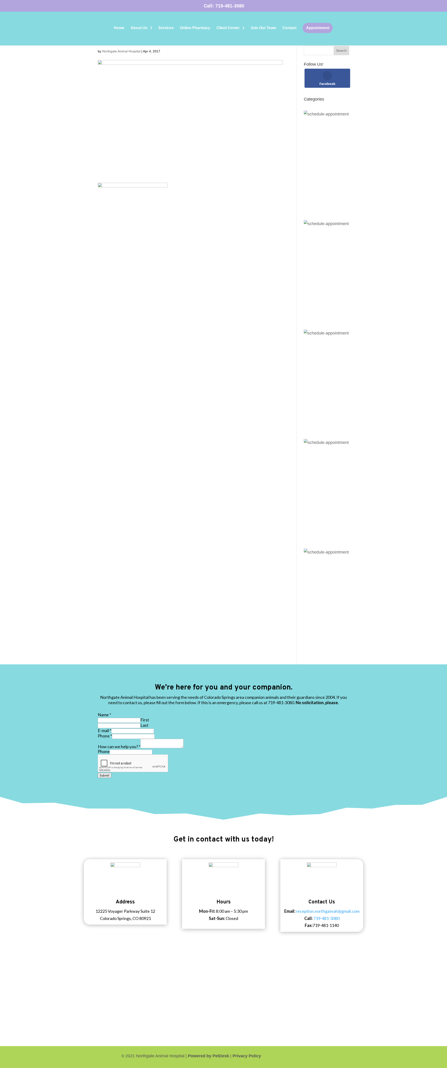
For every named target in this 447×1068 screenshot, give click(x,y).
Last (144, 725)
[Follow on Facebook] (345, 1056)
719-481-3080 (229, 5)
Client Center (228, 28)
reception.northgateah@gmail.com (327, 911)
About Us (139, 28)
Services (166, 28)
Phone (105, 735)
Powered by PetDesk (208, 1056)
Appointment (317, 28)
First (144, 719)
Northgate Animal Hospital (121, 51)
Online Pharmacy (195, 28)
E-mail (104, 730)
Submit (104, 775)
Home (119, 28)
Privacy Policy (247, 1056)
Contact (289, 28)
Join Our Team (263, 28)
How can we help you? (119, 746)
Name (104, 714)
